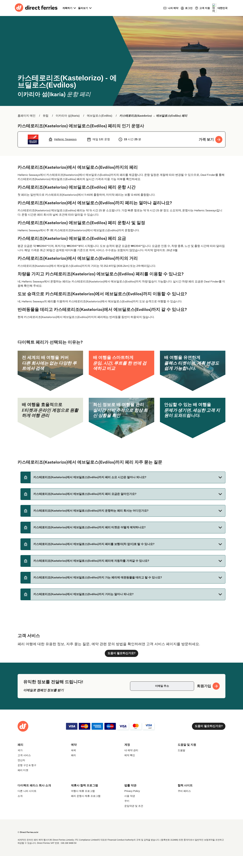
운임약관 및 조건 (133, 805)
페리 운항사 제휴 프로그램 (86, 796)
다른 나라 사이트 (27, 791)
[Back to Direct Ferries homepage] (36, 8)
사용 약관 (129, 796)
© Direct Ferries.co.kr (28, 832)
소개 (20, 796)
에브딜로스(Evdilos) (99, 115)
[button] (122, 477)
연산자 (21, 760)
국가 (20, 750)
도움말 (181, 750)
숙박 (73, 750)
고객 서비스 (24, 755)
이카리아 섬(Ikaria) (68, 115)
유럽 (45, 115)
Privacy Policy (132, 791)
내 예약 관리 (131, 750)
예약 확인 (129, 755)
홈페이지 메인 (26, 115)
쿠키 (126, 800)
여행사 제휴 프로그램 (83, 791)
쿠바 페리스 (184, 791)
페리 (73, 755)
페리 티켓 (23, 770)
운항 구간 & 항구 (27, 765)
